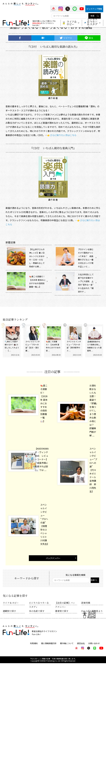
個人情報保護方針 (49, 643)
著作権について (67, 643)
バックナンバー (53, 558)
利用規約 (34, 643)
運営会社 (81, 643)
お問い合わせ (94, 643)
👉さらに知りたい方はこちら (61, 135)
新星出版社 (36, 23)
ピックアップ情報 (94, 8)
